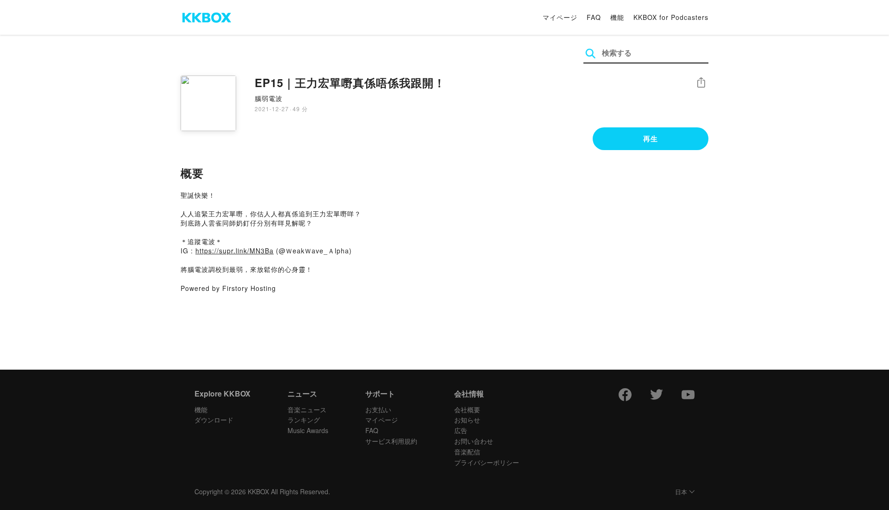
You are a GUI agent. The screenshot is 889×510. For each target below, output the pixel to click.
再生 (650, 138)
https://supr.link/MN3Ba (234, 250)
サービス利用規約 (391, 441)
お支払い (378, 409)
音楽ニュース (307, 409)
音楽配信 (467, 451)
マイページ (560, 17)
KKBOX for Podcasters (670, 17)
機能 (617, 17)
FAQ (594, 17)
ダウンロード (213, 419)
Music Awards (308, 430)
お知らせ (467, 419)
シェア (701, 82)
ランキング (304, 419)
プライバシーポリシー (486, 462)
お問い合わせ (473, 441)
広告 (460, 430)
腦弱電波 (268, 98)
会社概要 (467, 409)
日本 (681, 492)
